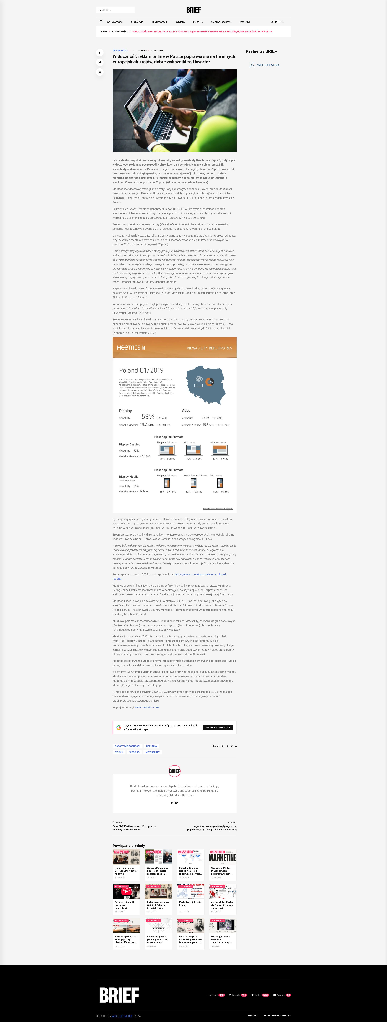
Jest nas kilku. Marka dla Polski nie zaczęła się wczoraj (222, 905)
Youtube (283, 995)
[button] (101, 22)
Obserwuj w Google (218, 727)
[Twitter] (231, 746)
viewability (153, 752)
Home (104, 31)
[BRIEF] (193, 10)
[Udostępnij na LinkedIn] (100, 72)
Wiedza (180, 21)
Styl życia (137, 21)
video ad (134, 752)
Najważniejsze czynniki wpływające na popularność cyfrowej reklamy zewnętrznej (212, 828)
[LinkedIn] (236, 746)
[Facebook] (227, 746)
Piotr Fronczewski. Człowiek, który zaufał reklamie (126, 871)
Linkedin (239, 995)
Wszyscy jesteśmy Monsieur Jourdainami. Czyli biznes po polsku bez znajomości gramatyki (222, 942)
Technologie (159, 21)
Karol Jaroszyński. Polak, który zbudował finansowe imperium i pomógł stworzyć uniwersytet (190, 942)
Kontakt (245, 21)
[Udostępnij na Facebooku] (100, 52)
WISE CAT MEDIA (122, 1016)
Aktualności (115, 21)
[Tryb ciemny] (282, 21)
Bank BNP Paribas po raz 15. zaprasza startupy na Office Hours (134, 828)
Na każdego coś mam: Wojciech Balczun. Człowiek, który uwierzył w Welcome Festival (158, 908)
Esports (198, 21)
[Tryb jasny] (272, 21)
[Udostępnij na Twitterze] (100, 62)
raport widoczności (127, 746)
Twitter (261, 995)
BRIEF (144, 50)
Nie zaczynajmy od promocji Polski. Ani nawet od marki (157, 939)
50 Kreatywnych (221, 21)
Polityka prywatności (277, 1015)
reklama (151, 746)
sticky (119, 752)
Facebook (216, 995)
